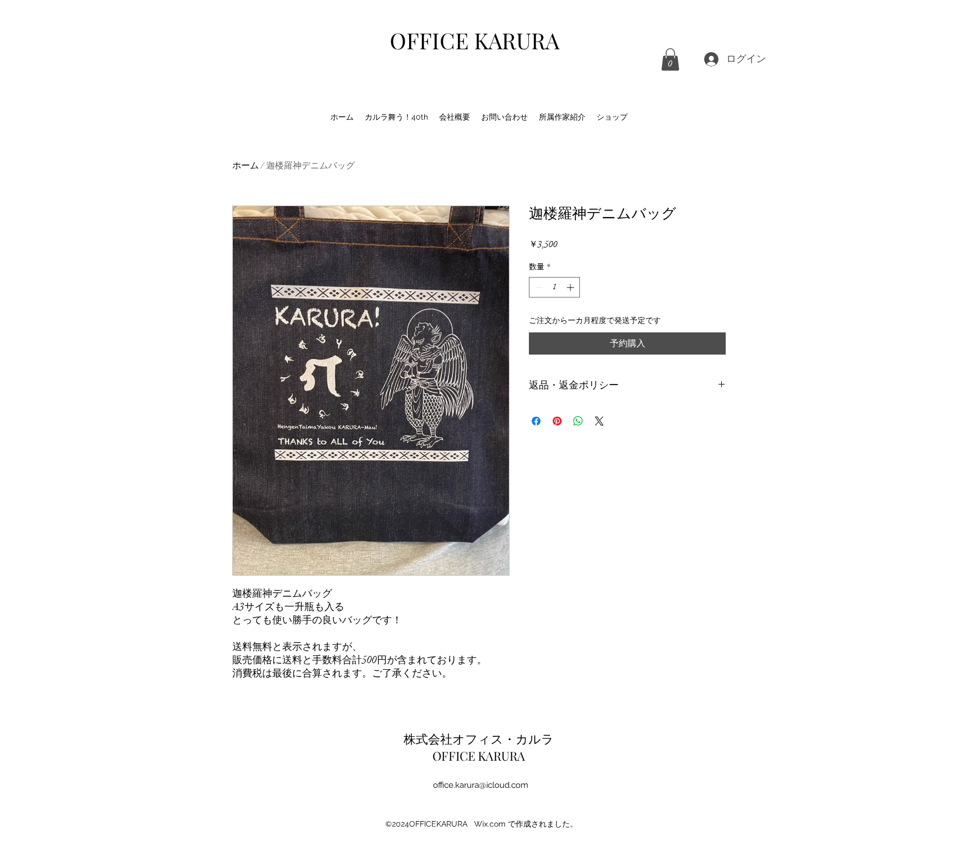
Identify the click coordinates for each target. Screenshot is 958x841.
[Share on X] (599, 421)
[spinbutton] (554, 287)
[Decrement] (537, 287)
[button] (670, 59)
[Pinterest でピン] (557, 421)
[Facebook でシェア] (536, 421)
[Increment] (571, 287)
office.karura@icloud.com (480, 785)
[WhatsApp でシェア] (578, 421)
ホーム (245, 165)
